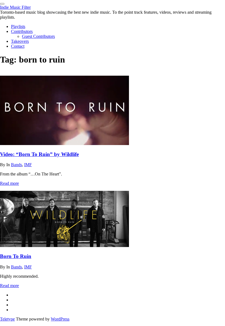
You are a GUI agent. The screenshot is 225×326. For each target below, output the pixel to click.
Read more (9, 183)
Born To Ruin (15, 256)
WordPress (60, 319)
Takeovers (20, 41)
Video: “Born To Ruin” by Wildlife (39, 154)
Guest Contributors (38, 36)
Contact (17, 46)
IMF (28, 164)
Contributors (22, 31)
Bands (16, 164)
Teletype (7, 319)
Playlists (18, 26)
